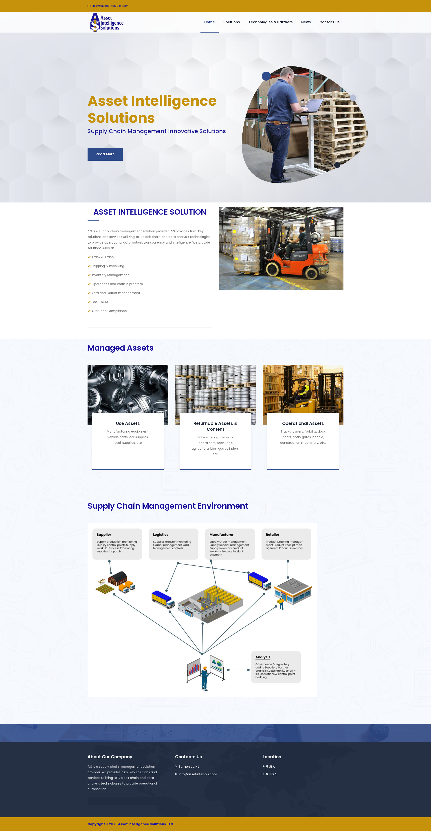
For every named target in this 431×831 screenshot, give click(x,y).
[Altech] (107, 22)
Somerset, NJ (189, 766)
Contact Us (329, 22)
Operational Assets (303, 423)
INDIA (272, 774)
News (306, 22)
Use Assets (128, 423)
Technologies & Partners (270, 22)
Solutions (231, 22)
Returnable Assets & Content (215, 426)
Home (209, 22)
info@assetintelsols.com (110, 6)
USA (271, 766)
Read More (105, 154)
